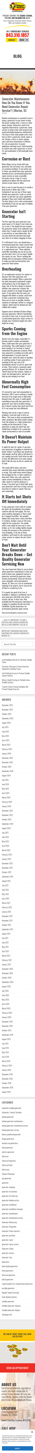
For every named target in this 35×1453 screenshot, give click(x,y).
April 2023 (5, 845)
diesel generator (7, 1147)
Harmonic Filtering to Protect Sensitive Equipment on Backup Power (15, 667)
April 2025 (5, 740)
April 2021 (5, 951)
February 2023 (7, 854)
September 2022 (7, 876)
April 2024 (5, 793)
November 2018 (7, 1078)
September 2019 (7, 1034)
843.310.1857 (17, 35)
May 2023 (5, 841)
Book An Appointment (17, 1368)
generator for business (9, 1191)
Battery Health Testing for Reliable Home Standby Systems (16, 681)
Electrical (5, 1156)
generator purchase (8, 1235)
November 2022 (7, 867)
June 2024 (5, 784)
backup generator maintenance (12, 1121)
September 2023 (7, 823)
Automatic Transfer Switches (12, 1112)
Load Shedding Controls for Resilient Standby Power (17, 661)
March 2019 (6, 1061)
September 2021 (7, 929)
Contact (11, 39)
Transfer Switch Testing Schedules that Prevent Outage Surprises (15, 688)
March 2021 (6, 955)
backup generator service (10, 1129)
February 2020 (7, 1012)
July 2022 (5, 885)
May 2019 (5, 1052)
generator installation (9, 1204)
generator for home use (10, 1195)
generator (5, 1182)
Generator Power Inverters (11, 1231)
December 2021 (7, 916)
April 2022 (5, 898)
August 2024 (6, 775)
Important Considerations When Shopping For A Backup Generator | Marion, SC (15, 633)
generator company (8, 1187)
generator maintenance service (12, 1217)
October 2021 (6, 924)
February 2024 (7, 801)
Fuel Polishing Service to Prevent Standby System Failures (16, 674)
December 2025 (7, 705)
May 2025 (5, 735)
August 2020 (6, 986)
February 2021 (7, 960)
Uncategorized (7, 1314)
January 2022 (6, 911)
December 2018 (7, 1074)
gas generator (6, 1178)
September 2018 (7, 1087)
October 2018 (6, 1083)
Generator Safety (8, 1248)
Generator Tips (7, 1257)
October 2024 (6, 766)
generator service (8, 1253)
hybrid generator (7, 1279)
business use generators (10, 1143)
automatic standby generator (11, 1108)
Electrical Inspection (9, 1160)
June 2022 (5, 889)
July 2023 (5, 832)
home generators (7, 1270)
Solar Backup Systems (9, 1296)
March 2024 (6, 797)
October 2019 (6, 1030)
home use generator (8, 1275)
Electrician (5, 1169)
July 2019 (5, 1043)
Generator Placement (9, 1226)
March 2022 (6, 902)
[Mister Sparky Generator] (18, 7)
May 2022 (5, 894)
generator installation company (12, 1209)
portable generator (8, 1288)
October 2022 (6, 872)
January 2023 (6, 859)
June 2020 (5, 995)
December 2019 (7, 1021)
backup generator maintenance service (15, 1125)
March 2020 (6, 1008)
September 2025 (7, 718)
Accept (17, 1448)
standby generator (8, 1301)
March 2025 (6, 744)
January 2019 (6, 1069)
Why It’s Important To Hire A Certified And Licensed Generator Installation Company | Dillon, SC (14, 622)
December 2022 (7, 863)
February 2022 (7, 907)
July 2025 (5, 727)
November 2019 (7, 1025)
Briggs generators (8, 1138)
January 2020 (6, 1017)
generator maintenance (10, 1213)
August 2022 (6, 880)
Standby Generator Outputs (11, 1310)
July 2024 (5, 779)
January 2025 (6, 753)
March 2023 (6, 850)
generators (5, 1261)
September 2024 (7, 771)
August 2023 (6, 828)
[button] (32, 1432)
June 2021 (5, 942)
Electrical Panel (7, 1165)
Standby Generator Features (11, 1305)
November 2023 (7, 815)
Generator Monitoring (9, 1222)
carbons (20, 371)
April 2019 (5, 1056)
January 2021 (6, 964)
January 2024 (6, 806)
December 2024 (7, 757)
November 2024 (7, 762)
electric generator (8, 1151)
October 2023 (6, 819)
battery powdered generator (11, 1134)
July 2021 (5, 938)
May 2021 (5, 946)
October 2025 (6, 713)
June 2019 (5, 1047)
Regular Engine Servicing (10, 1292)
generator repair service (10, 1244)
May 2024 (5, 788)
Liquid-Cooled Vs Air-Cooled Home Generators (17, 1283)
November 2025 (7, 709)
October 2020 (6, 977)
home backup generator (10, 1266)
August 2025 (6, 722)
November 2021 (7, 920)
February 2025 (7, 749)
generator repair (7, 1239)
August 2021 (6, 933)
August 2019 (6, 1039)
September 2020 (7, 982)
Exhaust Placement (8, 1173)
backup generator (8, 1116)
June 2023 (5, 837)
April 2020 (5, 1004)
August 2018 (6, 1091)
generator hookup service (10, 1200)
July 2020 (5, 990)
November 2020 (7, 973)
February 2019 (7, 1065)
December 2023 (7, 810)
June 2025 (5, 731)
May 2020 (5, 999)
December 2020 (7, 968)
